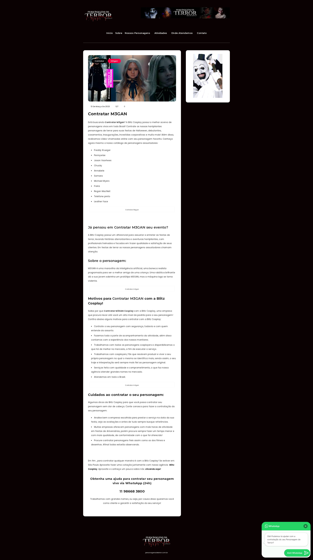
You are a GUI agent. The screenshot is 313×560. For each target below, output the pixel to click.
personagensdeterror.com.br (156, 553)
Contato (202, 33)
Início (109, 33)
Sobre (118, 33)
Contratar (99, 61)
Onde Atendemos (182, 33)
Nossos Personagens (137, 33)
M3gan (114, 61)
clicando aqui (152, 469)
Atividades (160, 33)
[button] (305, 526)
